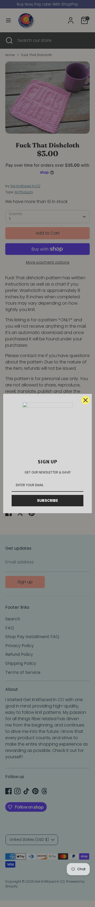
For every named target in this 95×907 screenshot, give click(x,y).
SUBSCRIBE (47, 500)
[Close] (85, 400)
